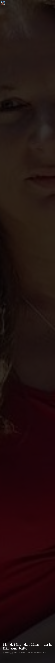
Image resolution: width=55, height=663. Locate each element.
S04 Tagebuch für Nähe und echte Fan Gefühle (29, 652)
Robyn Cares (8, 652)
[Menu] (3, 3)
